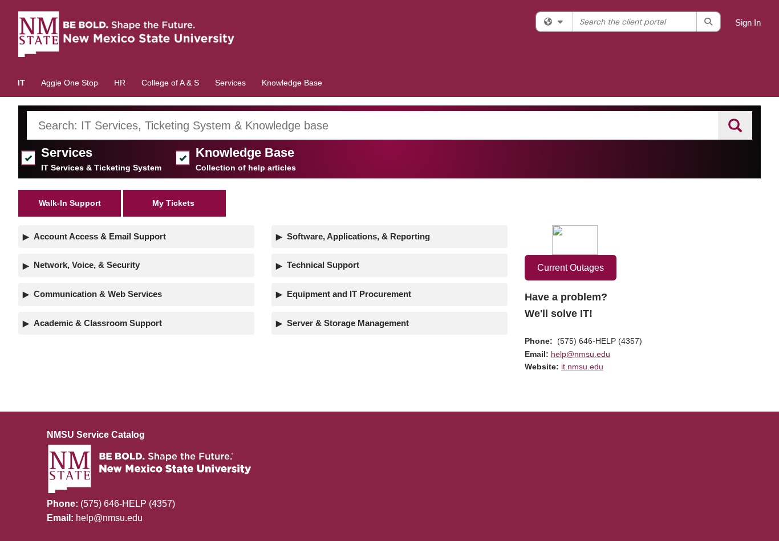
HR (119, 82)
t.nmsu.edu (583, 366)
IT (21, 82)
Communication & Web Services (98, 294)
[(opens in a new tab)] (126, 34)
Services (230, 82)
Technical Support (323, 265)
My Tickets (174, 203)
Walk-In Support (70, 203)
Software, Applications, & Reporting (358, 236)
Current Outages (570, 267)
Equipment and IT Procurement (349, 294)
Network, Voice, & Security (87, 265)
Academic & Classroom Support (98, 323)
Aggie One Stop (69, 82)
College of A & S (170, 82)
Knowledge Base (292, 82)
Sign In (748, 22)
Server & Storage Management (348, 323)
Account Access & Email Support (100, 236)
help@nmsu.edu (580, 354)
